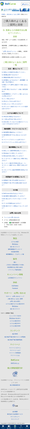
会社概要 (15, 411)
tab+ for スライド (15, 247)
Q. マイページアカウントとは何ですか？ (13, 139)
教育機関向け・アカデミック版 (15, 254)
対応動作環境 (15, 252)
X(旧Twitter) (15, 286)
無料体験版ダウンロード (15, 249)
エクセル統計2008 (15, 326)
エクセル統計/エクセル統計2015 (15, 304)
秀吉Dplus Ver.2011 (15, 318)
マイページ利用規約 (15, 353)
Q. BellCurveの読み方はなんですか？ (12, 193)
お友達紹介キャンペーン (15, 278)
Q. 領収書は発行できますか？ (10, 75)
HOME (3, 14)
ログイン (26, 4)
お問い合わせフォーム (9, 51)
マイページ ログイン (15, 348)
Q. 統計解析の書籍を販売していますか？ (13, 196)
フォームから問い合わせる (11, 217)
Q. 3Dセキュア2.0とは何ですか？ (11, 101)
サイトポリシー (15, 416)
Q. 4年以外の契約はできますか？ (11, 116)
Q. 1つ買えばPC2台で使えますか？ (12, 119)
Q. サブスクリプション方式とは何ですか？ (14, 142)
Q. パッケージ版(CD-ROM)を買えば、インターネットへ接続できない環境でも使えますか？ (14, 165)
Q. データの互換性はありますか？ (11, 203)
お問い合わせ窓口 (15, 301)
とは (15, 363)
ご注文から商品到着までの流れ (15, 265)
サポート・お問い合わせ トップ (15, 296)
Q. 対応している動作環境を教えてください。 (15, 150)
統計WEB (15, 334)
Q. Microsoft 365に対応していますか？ (13, 156)
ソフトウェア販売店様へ (15, 270)
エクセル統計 (15, 242)
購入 (15, 262)
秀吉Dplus (15, 244)
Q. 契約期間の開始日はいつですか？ (12, 132)
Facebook (15, 288)
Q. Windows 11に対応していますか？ (12, 153)
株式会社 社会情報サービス (15, 414)
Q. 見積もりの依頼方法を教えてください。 (14, 72)
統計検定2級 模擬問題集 (15, 340)
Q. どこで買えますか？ (8, 99)
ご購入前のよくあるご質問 (13, 14)
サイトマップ (15, 419)
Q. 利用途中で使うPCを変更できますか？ (14, 180)
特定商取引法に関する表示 (15, 267)
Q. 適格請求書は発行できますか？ (11, 77)
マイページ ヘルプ (15, 350)
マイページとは (15, 355)
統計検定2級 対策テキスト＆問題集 (15, 337)
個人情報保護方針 (15, 385)
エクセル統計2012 (15, 321)
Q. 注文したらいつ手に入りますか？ (12, 104)
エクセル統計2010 (15, 323)
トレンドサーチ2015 (15, 316)
